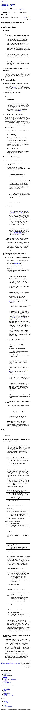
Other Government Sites (8, 695)
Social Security (8, 4)
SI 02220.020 (23, 317)
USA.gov (5, 694)
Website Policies (7, 682)
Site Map (5, 681)
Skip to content (4, 1)
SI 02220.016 (17, 263)
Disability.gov (6, 689)
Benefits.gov (6, 688)
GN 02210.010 (13, 317)
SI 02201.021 (15, 87)
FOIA (4, 674)
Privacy (5, 678)
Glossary (5, 677)
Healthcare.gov (6, 690)
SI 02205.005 (22, 110)
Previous (25, 17)
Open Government (7, 675)
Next (29, 17)
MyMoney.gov (6, 691)
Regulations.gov (7, 693)
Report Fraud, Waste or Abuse (10, 679)
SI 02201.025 (19, 212)
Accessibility (6, 673)
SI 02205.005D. (18, 233)
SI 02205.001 (18, 324)
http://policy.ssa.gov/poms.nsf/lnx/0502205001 (10, 663)
